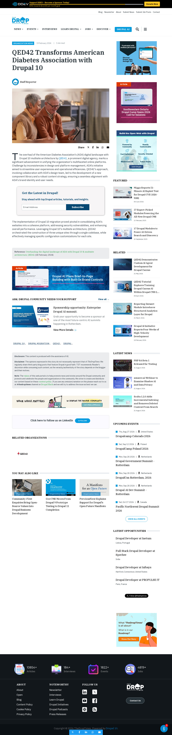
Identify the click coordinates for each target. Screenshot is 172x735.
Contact (156, 12)
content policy (45, 381)
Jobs (88, 29)
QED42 (63, 158)
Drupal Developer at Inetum (133, 538)
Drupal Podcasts (58, 709)
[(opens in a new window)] (20, 3)
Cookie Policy (24, 709)
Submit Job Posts (143, 12)
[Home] (20, 20)
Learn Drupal (70, 29)
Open (20, 694)
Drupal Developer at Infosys (133, 567)
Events (31, 29)
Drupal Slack (47, 384)
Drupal (67, 343)
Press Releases (57, 714)
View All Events (136, 519)
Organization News (23, 43)
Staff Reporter (28, 81)
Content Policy (25, 704)
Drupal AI (123, 29)
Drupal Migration (38, 343)
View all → (103, 299)
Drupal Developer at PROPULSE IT (137, 579)
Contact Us (135, 700)
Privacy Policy (24, 714)
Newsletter (109, 12)
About (118, 12)
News (17, 29)
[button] (83, 147)
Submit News (128, 12)
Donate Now (152, 4)
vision (26, 376)
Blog (100, 12)
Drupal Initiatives (59, 704)
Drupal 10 (19, 343)
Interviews (49, 29)
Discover (102, 29)
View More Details (63, 329)
